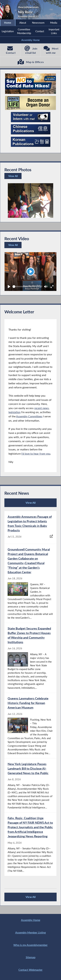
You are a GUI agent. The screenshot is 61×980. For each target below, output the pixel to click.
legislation (14, 412)
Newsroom (38, 22)
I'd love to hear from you (35, 453)
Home (7, 22)
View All (14, 176)
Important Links (54, 31)
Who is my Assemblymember (30, 944)
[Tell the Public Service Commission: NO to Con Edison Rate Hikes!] (30, 83)
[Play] (9, 286)
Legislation (8, 31)
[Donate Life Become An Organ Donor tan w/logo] (30, 103)
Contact (39, 31)
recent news (41, 408)
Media (53, 22)
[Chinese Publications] (30, 129)
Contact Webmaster (30, 969)
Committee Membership (24, 31)
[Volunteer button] (30, 117)
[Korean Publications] (30, 142)
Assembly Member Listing (30, 932)
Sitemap (30, 957)
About (22, 22)
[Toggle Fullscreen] (52, 286)
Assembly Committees (29, 416)
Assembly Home (30, 39)
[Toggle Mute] (45, 286)
